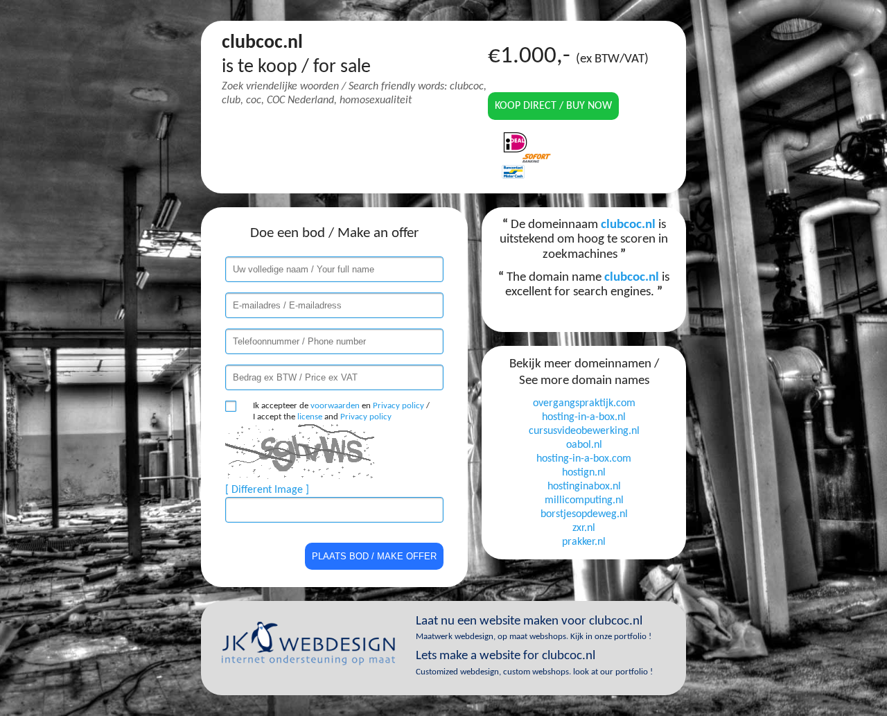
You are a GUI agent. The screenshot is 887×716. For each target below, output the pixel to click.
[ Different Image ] (267, 490)
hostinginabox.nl (584, 486)
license (309, 416)
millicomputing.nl (584, 500)
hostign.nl (584, 472)
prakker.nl (584, 542)
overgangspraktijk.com (584, 403)
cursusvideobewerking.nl (584, 431)
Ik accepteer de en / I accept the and (341, 411)
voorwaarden (335, 405)
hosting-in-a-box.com (583, 458)
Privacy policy (398, 405)
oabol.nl (584, 445)
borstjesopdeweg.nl (584, 514)
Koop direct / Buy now (553, 106)
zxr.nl (583, 528)
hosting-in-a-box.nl (584, 417)
